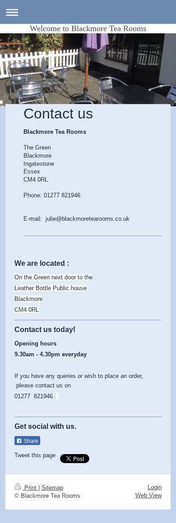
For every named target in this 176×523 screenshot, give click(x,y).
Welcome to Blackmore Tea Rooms (88, 28)
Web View (148, 495)
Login (155, 487)
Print (30, 487)
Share (30, 441)
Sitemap (52, 487)
